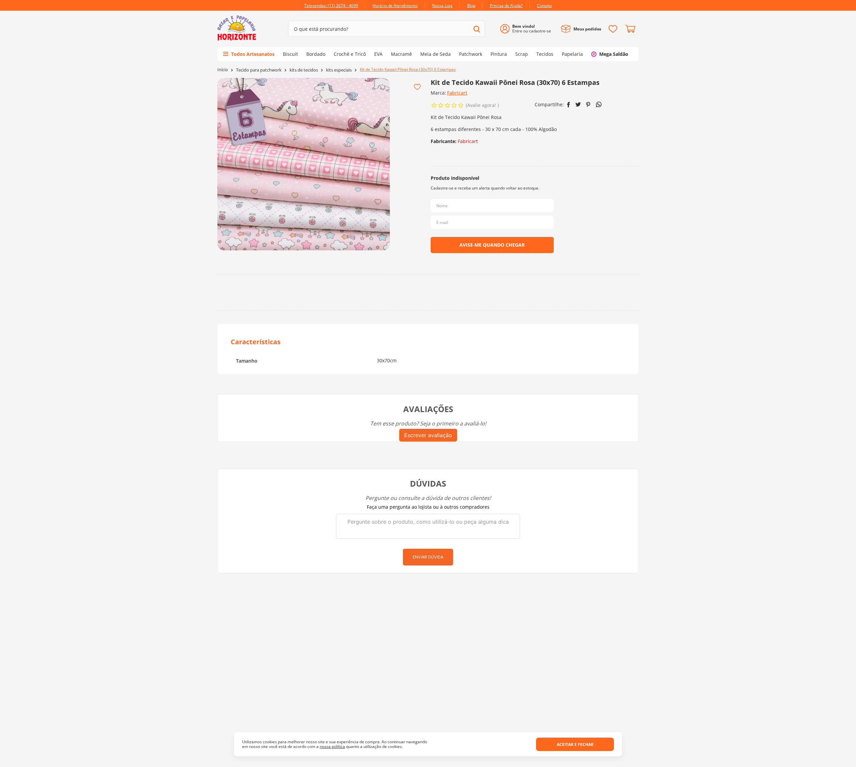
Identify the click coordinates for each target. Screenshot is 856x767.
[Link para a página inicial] (222, 69)
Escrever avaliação (428, 435)
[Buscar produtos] (477, 29)
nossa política (332, 746)
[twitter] (578, 104)
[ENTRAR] (528, 29)
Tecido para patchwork (259, 70)
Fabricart (457, 93)
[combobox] (386, 29)
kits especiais (339, 70)
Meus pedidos (587, 29)
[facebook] (568, 104)
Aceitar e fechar (575, 744)
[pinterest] (588, 104)
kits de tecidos (304, 70)
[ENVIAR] (492, 245)
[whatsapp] (599, 104)
